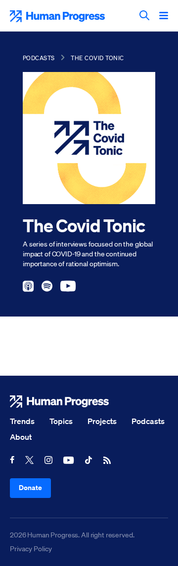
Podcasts (39, 58)
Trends (22, 421)
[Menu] (163, 16)
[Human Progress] (89, 401)
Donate (30, 487)
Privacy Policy (31, 548)
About (21, 437)
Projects (102, 421)
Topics (61, 421)
